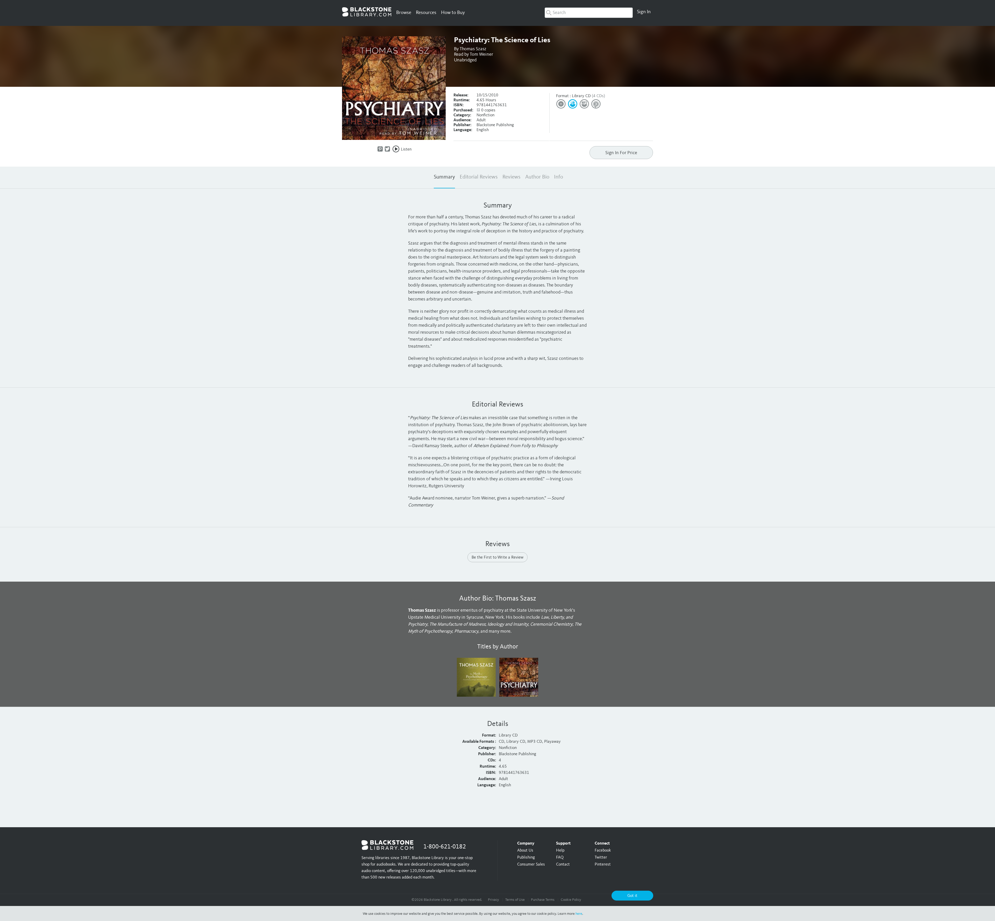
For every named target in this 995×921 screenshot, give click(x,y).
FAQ (560, 857)
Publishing (526, 857)
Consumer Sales (531, 864)
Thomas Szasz (473, 49)
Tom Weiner (481, 54)
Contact (563, 864)
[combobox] (589, 13)
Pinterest (603, 864)
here (578, 914)
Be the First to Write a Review (497, 557)
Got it (632, 896)
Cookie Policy (571, 900)
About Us (525, 850)
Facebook (603, 850)
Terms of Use (515, 900)
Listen (406, 149)
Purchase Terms (543, 900)
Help (560, 850)
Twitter (601, 857)
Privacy (493, 900)
